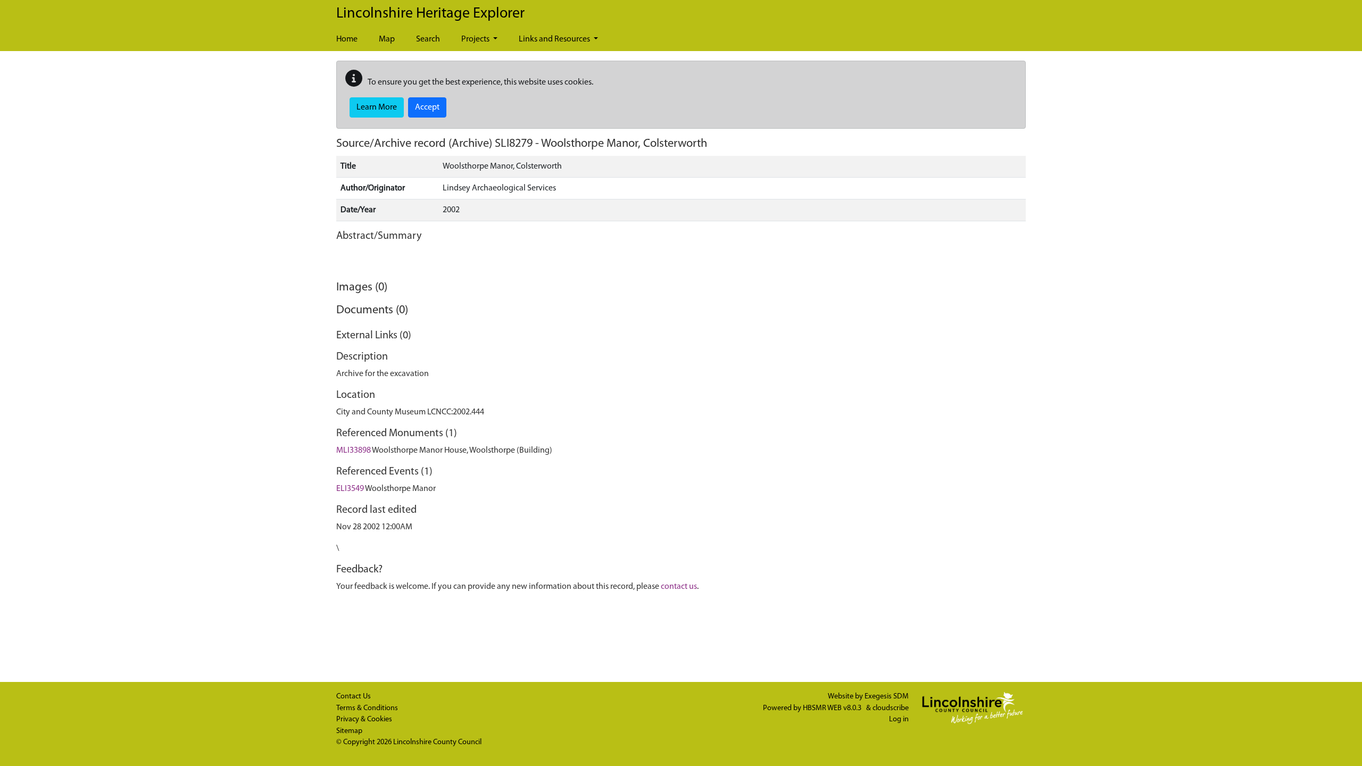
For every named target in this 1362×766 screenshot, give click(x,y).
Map (387, 39)
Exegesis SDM (887, 697)
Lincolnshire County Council (437, 742)
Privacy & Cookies (364, 719)
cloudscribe (891, 708)
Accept (427, 107)
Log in (899, 719)
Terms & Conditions (367, 708)
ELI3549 (350, 489)
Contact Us (353, 697)
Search (428, 39)
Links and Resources (555, 39)
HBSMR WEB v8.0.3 (833, 708)
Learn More (376, 107)
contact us (679, 586)
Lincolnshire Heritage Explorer (430, 13)
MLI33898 (353, 450)
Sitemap (349, 731)
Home (347, 39)
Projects (476, 39)
